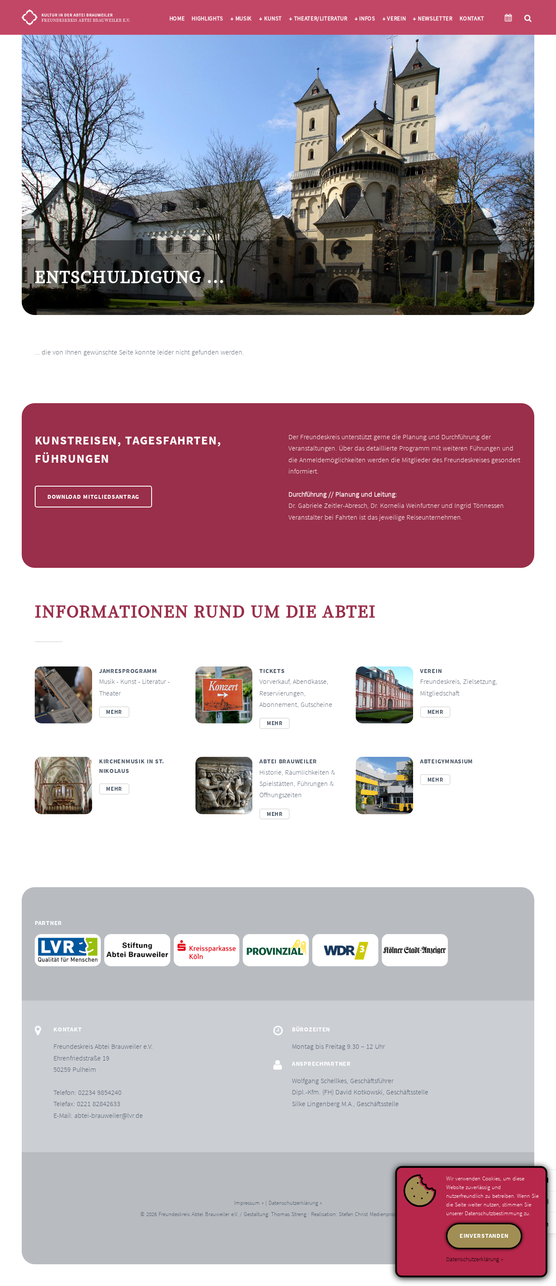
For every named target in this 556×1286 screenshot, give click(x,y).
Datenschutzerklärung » (295, 1202)
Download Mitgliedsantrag (93, 496)
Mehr (114, 711)
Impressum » (249, 1202)
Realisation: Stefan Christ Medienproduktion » (363, 1213)
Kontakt (472, 18)
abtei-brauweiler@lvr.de (108, 1115)
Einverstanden (484, 1236)
